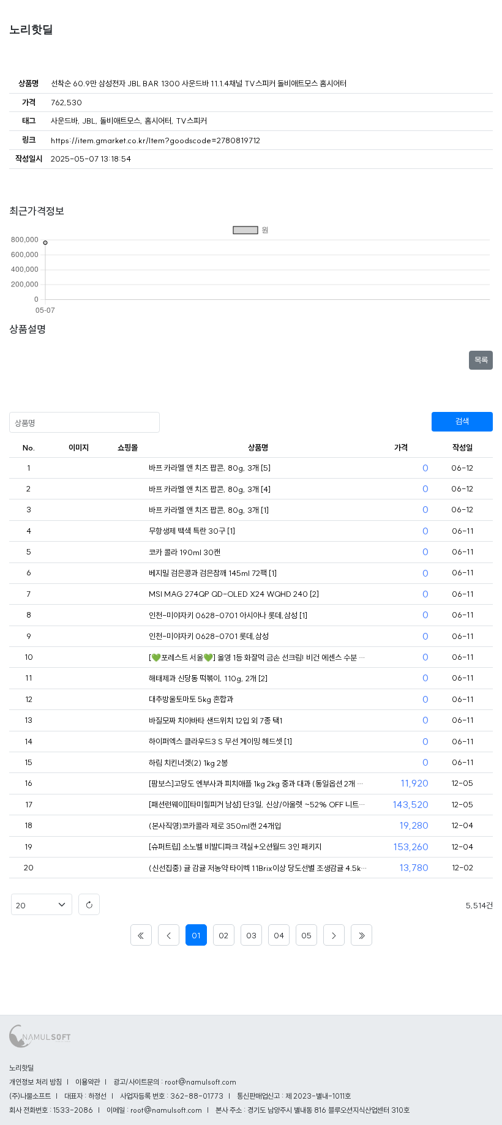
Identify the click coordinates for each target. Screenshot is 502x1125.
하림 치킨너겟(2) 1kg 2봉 (188, 763)
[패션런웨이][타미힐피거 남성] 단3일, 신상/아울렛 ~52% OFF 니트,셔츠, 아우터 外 (258, 804)
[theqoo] (127, 658)
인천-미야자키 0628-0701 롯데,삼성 (209, 636)
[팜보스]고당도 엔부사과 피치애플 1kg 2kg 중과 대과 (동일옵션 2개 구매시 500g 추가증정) (258, 783)
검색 (462, 421)
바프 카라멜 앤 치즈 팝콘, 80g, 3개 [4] (210, 489)
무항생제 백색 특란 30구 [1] (192, 531)
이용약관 (87, 1081)
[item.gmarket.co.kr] (127, 868)
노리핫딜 (31, 29)
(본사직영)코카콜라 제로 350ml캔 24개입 (215, 826)
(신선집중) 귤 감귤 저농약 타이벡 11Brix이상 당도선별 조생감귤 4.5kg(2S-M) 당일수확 (258, 868)
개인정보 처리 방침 (35, 1081)
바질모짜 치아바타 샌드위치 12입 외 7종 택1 (215, 720)
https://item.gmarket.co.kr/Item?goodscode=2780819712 (155, 140)
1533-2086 (73, 1110)
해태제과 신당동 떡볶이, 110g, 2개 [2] (208, 678)
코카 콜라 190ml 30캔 (184, 552)
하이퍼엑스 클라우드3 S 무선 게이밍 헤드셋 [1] (220, 741)
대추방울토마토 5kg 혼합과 (191, 699)
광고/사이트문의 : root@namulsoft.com (174, 1081)
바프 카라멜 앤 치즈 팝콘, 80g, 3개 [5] (210, 468)
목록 (481, 360)
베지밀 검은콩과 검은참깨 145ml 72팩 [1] (213, 573)
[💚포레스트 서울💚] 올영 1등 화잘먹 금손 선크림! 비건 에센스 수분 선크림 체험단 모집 (258, 657)
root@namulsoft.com (166, 1110)
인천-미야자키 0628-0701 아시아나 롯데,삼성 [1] (228, 615)
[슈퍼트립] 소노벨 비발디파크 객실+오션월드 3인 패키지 (235, 846)
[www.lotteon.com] (127, 784)
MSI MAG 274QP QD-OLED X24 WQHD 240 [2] (234, 594)
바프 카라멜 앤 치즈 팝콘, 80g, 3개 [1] (209, 510)
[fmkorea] (127, 468)
